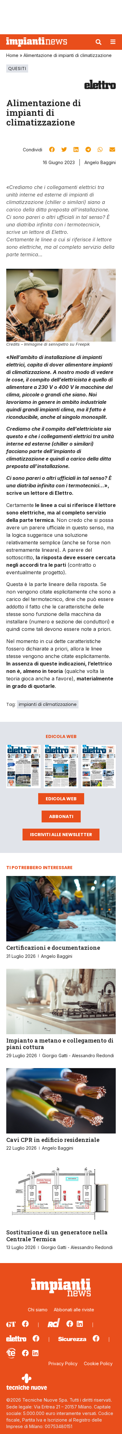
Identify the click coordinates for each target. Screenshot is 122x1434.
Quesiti (17, 68)
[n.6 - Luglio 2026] (23, 767)
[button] (98, 42)
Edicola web (61, 799)
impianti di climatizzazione (48, 704)
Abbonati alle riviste (74, 1309)
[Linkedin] (79, 1323)
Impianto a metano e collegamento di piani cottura (60, 1044)
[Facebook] (25, 1323)
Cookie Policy (98, 1363)
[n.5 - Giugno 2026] (61, 767)
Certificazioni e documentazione (53, 947)
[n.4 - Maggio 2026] (98, 767)
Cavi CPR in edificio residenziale (52, 1139)
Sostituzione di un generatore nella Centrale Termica (57, 1235)
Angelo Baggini (100, 162)
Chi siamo (38, 1309)
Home (12, 55)
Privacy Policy (63, 1363)
